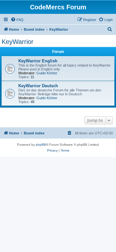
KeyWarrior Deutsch (38, 85)
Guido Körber (46, 73)
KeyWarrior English (37, 60)
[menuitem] (17, 20)
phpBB (41, 144)
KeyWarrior (18, 41)
